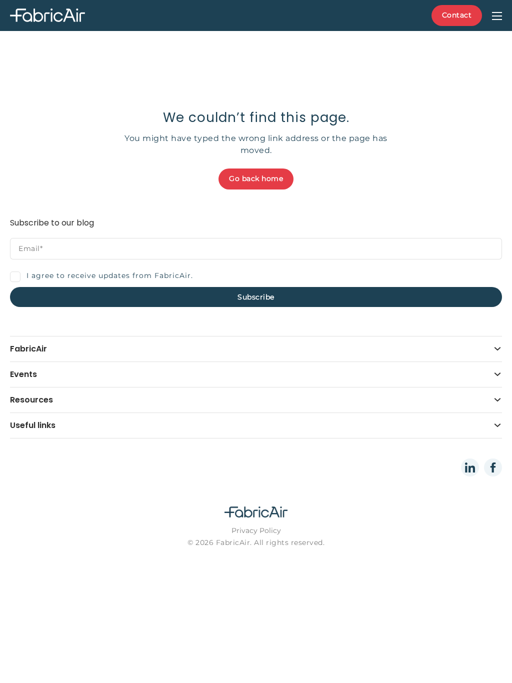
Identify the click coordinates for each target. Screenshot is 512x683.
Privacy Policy (256, 530)
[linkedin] (470, 467)
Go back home (256, 178)
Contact (457, 15)
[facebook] (493, 467)
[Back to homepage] (72, 15)
